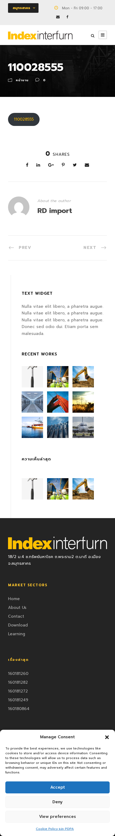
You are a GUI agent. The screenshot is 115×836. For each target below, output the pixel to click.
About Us (17, 607)
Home (14, 599)
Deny (57, 802)
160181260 (18, 674)
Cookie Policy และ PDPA (55, 828)
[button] (107, 737)
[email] (58, 16)
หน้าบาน (22, 80)
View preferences (57, 816)
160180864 (18, 709)
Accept (57, 787)
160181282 (18, 682)
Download (18, 625)
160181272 (18, 691)
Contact (16, 616)
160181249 (18, 700)
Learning (16, 634)
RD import (54, 211)
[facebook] (67, 16)
